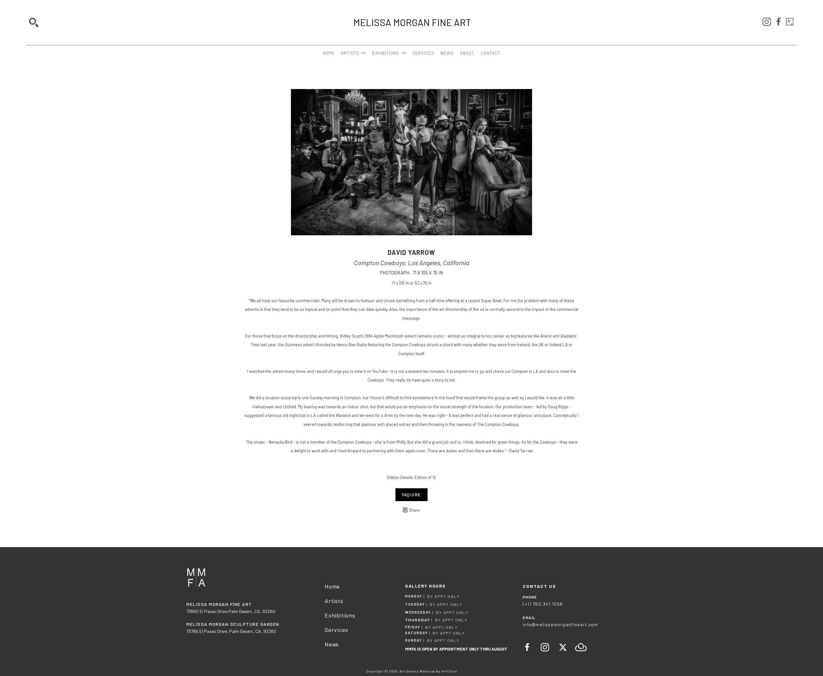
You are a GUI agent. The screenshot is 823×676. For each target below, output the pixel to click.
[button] (353, 53)
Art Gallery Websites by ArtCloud (428, 671)
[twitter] (563, 647)
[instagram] (767, 22)
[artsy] (790, 22)
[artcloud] (581, 647)
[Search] (34, 22)
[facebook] (778, 22)
